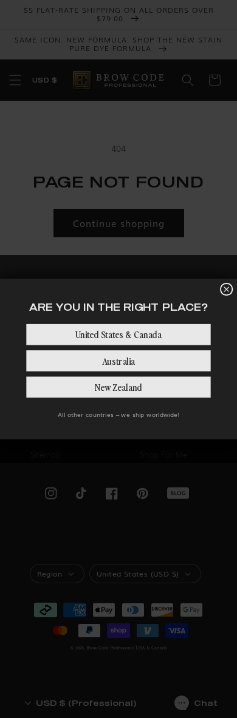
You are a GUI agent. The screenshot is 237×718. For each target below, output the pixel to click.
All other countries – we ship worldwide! (118, 414)
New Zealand (118, 387)
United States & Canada (118, 334)
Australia (119, 360)
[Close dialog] (226, 289)
